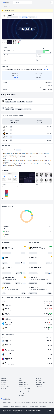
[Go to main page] (5, 2)
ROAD (10, 6)
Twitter (20, 380)
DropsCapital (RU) (40, 382)
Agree (50, 410)
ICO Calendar (39, 384)
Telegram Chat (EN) (23, 384)
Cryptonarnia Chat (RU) (24, 388)
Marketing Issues (23, 393)
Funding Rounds (5, 388)
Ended (5, 6)
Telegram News (22, 382)
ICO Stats (3, 384)
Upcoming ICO (4, 380)
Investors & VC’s (5, 386)
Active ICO (3, 378)
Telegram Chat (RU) (23, 386)
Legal (37, 391)
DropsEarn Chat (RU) (24, 391)
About (37, 388)
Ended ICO (3, 382)
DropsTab (38, 378)
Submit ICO (21, 395)
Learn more (36, 412)
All (1, 6)
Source (18, 150)
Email (20, 378)
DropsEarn (38, 380)
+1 (19, 17)
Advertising (39, 386)
